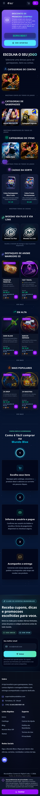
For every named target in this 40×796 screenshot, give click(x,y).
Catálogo (5, 721)
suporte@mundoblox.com (15, 697)
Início (4, 717)
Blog (3, 725)
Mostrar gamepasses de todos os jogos (18, 131)
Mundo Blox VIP (8, 730)
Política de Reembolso (26, 726)
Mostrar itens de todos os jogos (20, 164)
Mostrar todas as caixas (20, 209)
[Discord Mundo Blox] (4, 759)
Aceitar (21, 792)
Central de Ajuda (28, 721)
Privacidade (26, 736)
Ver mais (20, 304)
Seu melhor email (10, 641)
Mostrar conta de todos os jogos (20, 95)
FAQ (23, 717)
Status (4, 734)
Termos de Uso (27, 732)
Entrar (21, 654)
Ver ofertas (21, 43)
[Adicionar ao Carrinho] (16, 297)
